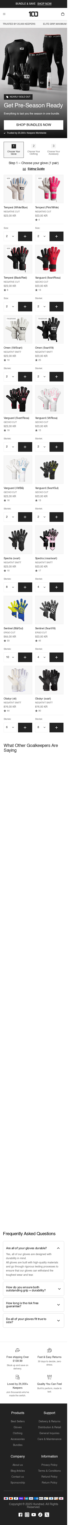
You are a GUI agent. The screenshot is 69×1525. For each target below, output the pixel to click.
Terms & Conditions (49, 1471)
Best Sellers (18, 1421)
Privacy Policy (49, 1465)
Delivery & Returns (49, 1421)
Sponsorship (17, 1482)
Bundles (17, 1445)
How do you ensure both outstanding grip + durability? (25, 1288)
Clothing (17, 1433)
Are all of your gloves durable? (26, 1248)
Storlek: (39, 298)
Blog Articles (18, 1471)
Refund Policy (49, 1477)
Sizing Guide (36, 169)
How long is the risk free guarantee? (22, 1304)
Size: (6, 228)
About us (18, 1465)
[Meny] (4, 14)
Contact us (17, 1477)
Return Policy (49, 1482)
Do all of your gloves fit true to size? (26, 1320)
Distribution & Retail (49, 1427)
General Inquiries (49, 1433)
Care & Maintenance (49, 1439)
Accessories (18, 1439)
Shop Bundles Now (33, 125)
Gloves (18, 1427)
